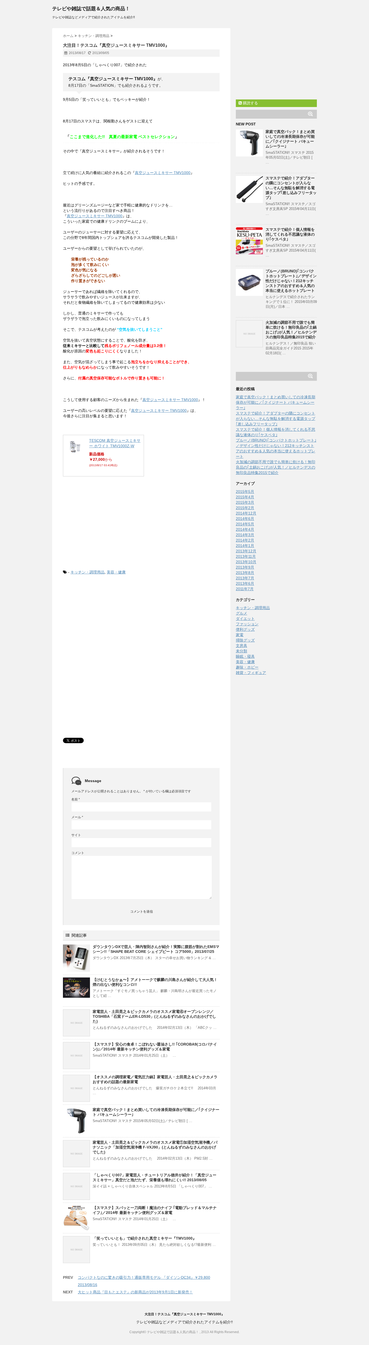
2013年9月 (245, 567)
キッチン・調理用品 (88, 572)
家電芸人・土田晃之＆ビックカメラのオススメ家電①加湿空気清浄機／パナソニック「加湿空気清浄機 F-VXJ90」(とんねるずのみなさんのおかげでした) (155, 1147)
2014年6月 (245, 518)
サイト (76, 835)
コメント (77, 853)
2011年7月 (245, 589)
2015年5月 (245, 491)
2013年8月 (245, 572)
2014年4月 (245, 529)
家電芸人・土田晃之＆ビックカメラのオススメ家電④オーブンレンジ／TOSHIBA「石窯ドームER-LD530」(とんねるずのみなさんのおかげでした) (154, 1016)
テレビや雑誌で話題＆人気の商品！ (91, 8)
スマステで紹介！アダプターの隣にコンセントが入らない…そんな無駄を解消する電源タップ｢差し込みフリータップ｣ (291, 188)
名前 (75, 799)
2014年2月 (245, 540)
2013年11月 (246, 556)
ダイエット (245, 618)
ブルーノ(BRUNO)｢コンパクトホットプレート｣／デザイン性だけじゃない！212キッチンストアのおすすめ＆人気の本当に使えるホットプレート (291, 281)
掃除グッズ (245, 640)
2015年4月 (245, 497)
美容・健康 (116, 572)
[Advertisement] (103, 521)
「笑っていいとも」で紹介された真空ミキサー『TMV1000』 (144, 1238)
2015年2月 (245, 508)
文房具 (241, 645)
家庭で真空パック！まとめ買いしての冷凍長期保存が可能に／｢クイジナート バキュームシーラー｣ (275, 402)
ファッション (247, 624)
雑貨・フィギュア (251, 672)
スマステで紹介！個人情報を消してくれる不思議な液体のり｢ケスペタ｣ (290, 234)
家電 (239, 635)
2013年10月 (246, 562)
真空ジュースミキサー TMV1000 (162, 173)
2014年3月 (245, 535)
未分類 (241, 651)
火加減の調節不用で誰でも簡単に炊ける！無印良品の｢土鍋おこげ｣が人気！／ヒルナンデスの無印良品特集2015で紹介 (275, 467)
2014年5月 (245, 524)
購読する (250, 103)
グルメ (241, 613)
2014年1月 (245, 545)
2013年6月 (245, 583)
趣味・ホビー (247, 667)
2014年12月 (246, 513)
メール (77, 817)
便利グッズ (245, 629)
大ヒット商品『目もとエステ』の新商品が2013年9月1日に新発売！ (135, 1292)
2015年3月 (245, 502)
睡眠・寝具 (245, 656)
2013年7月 (245, 578)
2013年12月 (246, 551)
